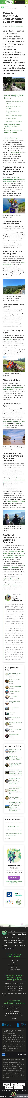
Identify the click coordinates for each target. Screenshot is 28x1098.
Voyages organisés (22, 1096)
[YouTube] (10, 948)
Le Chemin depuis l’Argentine (14, 988)
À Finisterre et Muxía (14, 969)
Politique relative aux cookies (14, 1016)
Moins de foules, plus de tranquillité (13, 107)
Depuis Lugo (14, 967)
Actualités (12, 712)
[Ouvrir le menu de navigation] (25, 7)
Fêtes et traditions (11, 118)
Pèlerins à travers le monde (14, 702)
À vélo (8, 838)
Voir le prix (14, 877)
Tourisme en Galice (14, 691)
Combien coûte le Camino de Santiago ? (15, 798)
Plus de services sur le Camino (12, 112)
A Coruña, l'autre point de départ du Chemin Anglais (15, 765)
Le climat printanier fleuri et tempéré (14, 102)
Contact (4, 945)
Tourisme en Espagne (15, 686)
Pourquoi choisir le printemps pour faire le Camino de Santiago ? (13, 97)
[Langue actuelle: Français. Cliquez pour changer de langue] (26, 2)
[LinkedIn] (8, 948)
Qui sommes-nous (20, 945)
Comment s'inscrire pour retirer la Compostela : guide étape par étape (14, 781)
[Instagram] (5, 948)
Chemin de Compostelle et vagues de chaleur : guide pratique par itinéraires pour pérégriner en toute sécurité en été (15, 806)
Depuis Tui (14, 962)
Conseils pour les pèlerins (14, 735)
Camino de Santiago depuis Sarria (14, 421)
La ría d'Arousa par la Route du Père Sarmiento (15, 751)
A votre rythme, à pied (13, 826)
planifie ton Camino (9, 2)
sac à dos (9, 339)
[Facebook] (3, 948)
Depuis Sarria (14, 960)
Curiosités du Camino (15, 729)
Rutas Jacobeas (13, 696)
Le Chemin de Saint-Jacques (14, 830)
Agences (14, 1018)
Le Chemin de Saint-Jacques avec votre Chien (14, 834)
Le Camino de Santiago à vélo (15, 723)
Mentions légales (14, 1011)
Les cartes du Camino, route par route (15, 674)
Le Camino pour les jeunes (14, 680)
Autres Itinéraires (14, 707)
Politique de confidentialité (14, 1013)
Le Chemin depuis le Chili (14, 991)
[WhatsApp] (2, 2)
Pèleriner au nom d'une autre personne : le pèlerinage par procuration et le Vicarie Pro (15, 790)
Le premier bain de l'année (14, 121)
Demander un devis (6, 1096)
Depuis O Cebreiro (14, 965)
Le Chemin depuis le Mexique (14, 986)
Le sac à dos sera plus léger (14, 115)
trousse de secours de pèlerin (15, 501)
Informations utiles (17, 26)
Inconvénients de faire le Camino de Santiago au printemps (12, 126)
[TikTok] (13, 948)
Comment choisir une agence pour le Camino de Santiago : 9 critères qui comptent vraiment (15, 772)
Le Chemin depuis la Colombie (14, 983)
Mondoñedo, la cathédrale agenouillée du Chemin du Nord (15, 758)
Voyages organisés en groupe (15, 822)
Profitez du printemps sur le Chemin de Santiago (13, 131)
